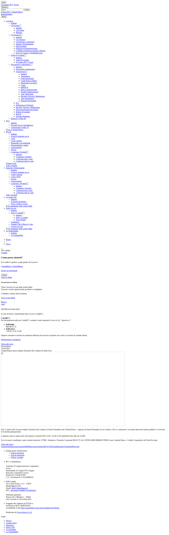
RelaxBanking (6, 14)
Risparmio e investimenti (20, 143)
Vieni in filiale (6, 277)
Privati (8, 132)
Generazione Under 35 (20, 127)
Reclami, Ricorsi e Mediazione (33, 96)
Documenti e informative (20, 65)
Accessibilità (11, 530)
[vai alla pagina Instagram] (17, 455)
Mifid (27, 447)
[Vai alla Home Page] (12, 12)
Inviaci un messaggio (9, 271)
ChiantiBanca (6, 266)
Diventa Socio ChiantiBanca (22, 125)
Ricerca (4, 7)
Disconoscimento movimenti (27, 110)
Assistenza (15, 222)
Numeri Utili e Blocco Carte (22, 224)
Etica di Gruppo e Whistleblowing (29, 53)
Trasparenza (20, 72)
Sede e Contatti (17, 213)
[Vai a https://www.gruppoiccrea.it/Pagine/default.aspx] (10, 5)
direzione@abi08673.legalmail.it (23, 490)
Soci (7, 121)
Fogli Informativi (27, 78)
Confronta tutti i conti (24, 159)
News (8, 244)
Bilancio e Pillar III (18, 119)
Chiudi (4, 275)
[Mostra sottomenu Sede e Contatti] (24, 213)
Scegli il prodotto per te (20, 136)
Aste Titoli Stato (27, 94)
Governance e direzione (25, 42)
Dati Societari (21, 46)
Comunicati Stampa (18, 202)
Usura (23, 85)
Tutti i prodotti (11, 166)
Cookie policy (11, 523)
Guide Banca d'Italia (29, 81)
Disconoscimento (36, 447)
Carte (13, 139)
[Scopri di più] (14, 130)
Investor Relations (23, 116)
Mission (19, 33)
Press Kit (75, 447)
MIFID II (24, 87)
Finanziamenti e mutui (19, 145)
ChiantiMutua (17, 266)
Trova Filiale (21, 220)
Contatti (4, 253)
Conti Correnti (16, 175)
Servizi (13, 150)
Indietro (14, 23)
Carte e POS (16, 177)
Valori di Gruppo (17, 55)
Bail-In (18, 114)
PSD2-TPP (10, 527)
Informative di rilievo (29, 83)
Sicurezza (9, 525)
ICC (17, 103)
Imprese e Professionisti (15, 168)
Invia (3, 2)
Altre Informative (27, 99)
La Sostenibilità (12, 231)
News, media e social (19, 204)
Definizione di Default (24, 105)
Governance (15, 35)
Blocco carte (4, 303)
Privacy (9, 521)
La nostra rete (11, 197)
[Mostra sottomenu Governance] (21, 35)
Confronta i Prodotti (18, 152)
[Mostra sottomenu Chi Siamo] (20, 25)
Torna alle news (7, 344)
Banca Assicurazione (29, 90)
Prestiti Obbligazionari (29, 92)
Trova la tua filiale (8, 298)
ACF (49, 447)
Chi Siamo (15, 26)
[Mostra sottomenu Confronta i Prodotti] (27, 152)
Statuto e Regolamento (25, 44)
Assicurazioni (16, 147)
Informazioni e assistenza (11, 339)
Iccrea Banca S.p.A (24, 512)
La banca (9, 21)
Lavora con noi (17, 226)
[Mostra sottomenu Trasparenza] (26, 71)
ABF (45, 447)
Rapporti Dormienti (28, 101)
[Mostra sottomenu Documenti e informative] (31, 64)
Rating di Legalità (23, 112)
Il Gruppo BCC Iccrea (24, 62)
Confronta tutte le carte (25, 161)
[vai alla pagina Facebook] (17, 453)
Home (8, 240)
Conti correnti (16, 141)
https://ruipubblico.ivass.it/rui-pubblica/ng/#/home (40, 508)
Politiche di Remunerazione (26, 48)
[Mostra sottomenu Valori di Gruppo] (25, 55)
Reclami (54, 447)
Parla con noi (11, 208)
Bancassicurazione (17, 447)
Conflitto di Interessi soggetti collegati (30, 51)
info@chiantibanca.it (20, 488)
